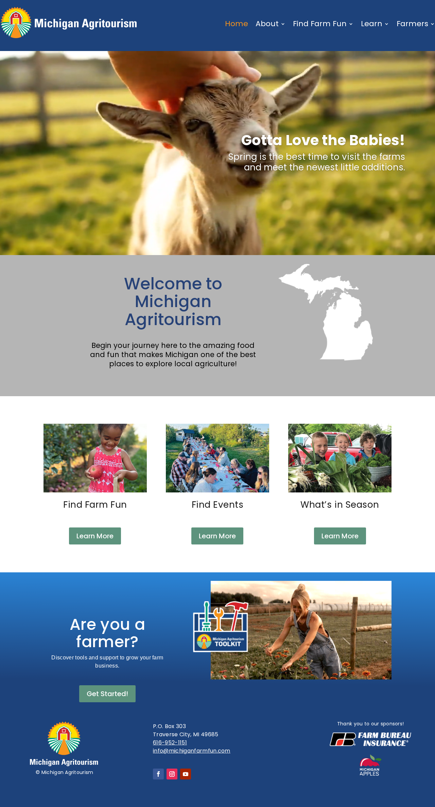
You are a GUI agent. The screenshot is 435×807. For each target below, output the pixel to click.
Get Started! (107, 694)
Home (236, 23)
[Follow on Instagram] (172, 774)
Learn (371, 23)
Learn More (95, 536)
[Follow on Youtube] (185, 774)
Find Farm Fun (320, 23)
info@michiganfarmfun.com (191, 751)
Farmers (412, 23)
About (267, 23)
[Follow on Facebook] (158, 774)
